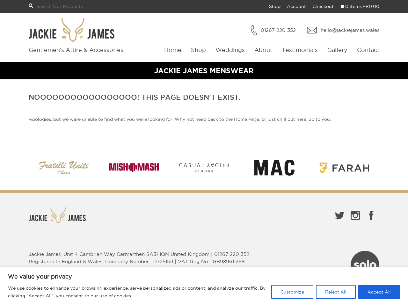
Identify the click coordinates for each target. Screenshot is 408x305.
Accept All (379, 291)
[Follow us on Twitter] (339, 221)
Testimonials (300, 50)
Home (172, 50)
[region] (204, 286)
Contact (368, 50)
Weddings (230, 50)
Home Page (246, 119)
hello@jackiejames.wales (350, 30)
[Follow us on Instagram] (355, 221)
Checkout (323, 6)
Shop (274, 6)
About (263, 50)
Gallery (337, 50)
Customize (292, 291)
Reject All (335, 291)
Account (296, 6)
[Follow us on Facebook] (371, 221)
